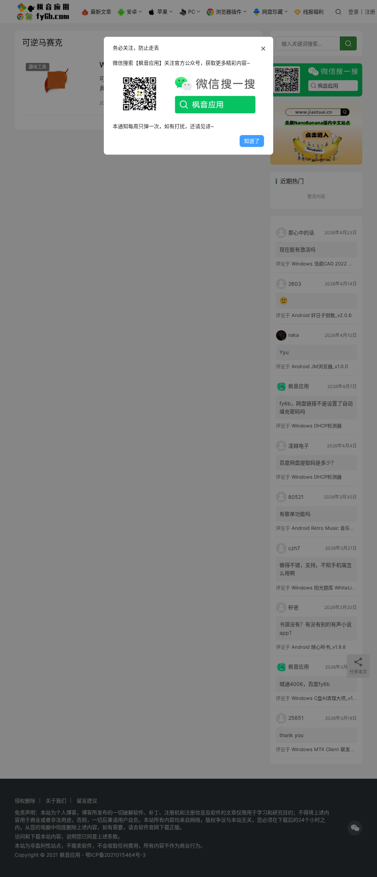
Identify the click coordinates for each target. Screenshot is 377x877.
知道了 (252, 141)
